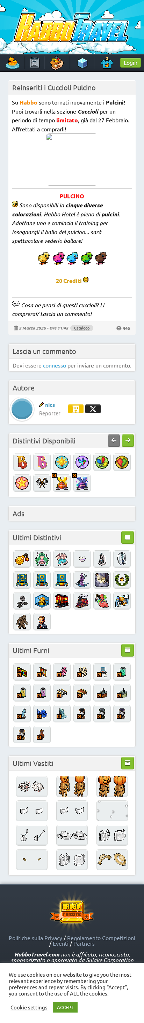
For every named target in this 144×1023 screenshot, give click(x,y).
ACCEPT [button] (65, 1007)
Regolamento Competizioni (101, 937)
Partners (84, 943)
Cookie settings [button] (29, 1007)
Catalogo (81, 328)
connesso (54, 365)
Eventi (61, 943)
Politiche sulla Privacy (35, 937)
